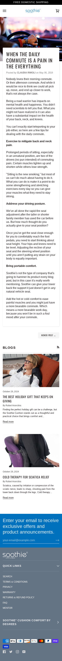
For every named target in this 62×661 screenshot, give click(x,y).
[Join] (54, 540)
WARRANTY (9, 592)
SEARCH (7, 576)
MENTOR (7, 608)
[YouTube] (23, 651)
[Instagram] (17, 651)
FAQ (5, 603)
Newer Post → (48, 335)
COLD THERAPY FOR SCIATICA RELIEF (26, 477)
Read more (8, 421)
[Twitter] (10, 651)
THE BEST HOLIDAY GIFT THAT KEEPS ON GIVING (28, 398)
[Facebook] (4, 651)
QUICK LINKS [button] (12, 565)
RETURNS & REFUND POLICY (18, 597)
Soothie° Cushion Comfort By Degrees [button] (27, 622)
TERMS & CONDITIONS (15, 582)
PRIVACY (8, 587)
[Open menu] (8, 11)
